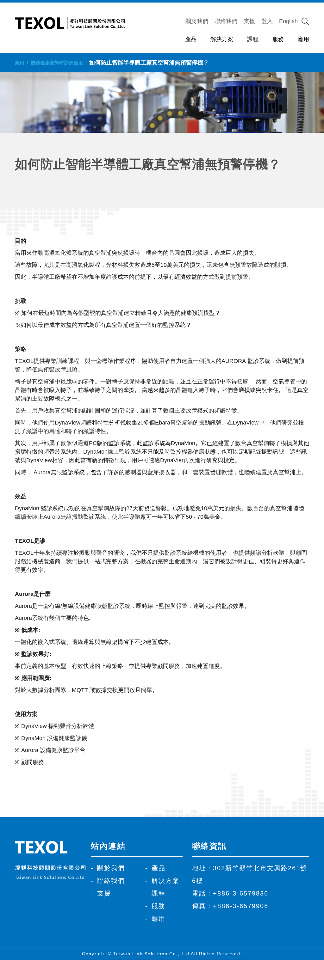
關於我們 (196, 21)
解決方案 (221, 39)
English (288, 21)
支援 (249, 21)
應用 (303, 39)
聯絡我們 (226, 21)
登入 (267, 21)
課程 (253, 39)
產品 (190, 39)
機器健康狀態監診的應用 (57, 62)
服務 (278, 39)
